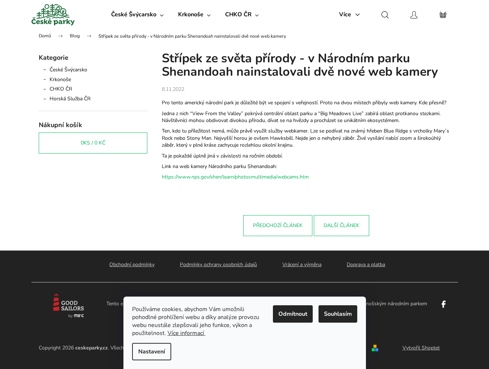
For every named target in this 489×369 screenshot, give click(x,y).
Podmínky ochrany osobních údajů (218, 264)
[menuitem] (137, 14)
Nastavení (151, 352)
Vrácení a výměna (301, 264)
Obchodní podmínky (132, 264)
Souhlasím (338, 314)
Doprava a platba (366, 264)
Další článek (341, 225)
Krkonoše (60, 79)
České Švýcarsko (68, 69)
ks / (93, 142)
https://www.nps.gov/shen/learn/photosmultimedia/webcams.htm (235, 176)
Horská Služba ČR (70, 98)
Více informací (186, 333)
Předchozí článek (278, 225)
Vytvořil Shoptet (421, 347)
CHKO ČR (61, 88)
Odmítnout (292, 314)
